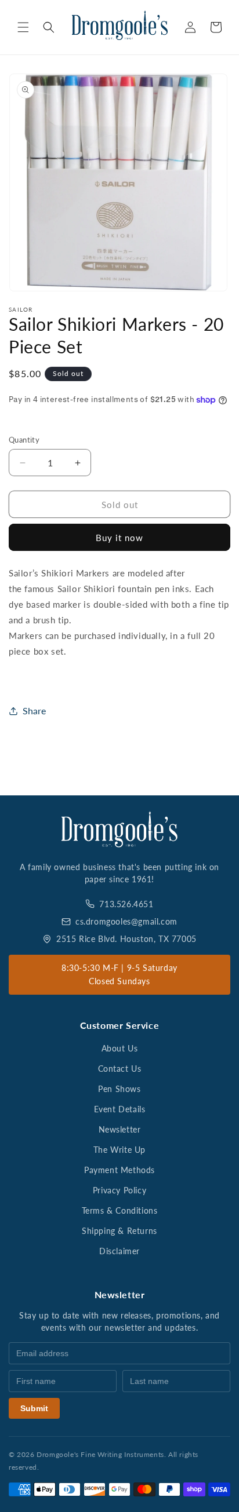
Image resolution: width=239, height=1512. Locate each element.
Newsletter (120, 1129)
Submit (34, 1408)
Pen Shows (119, 1089)
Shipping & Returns (119, 1231)
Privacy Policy (119, 1190)
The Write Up (119, 1150)
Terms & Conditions (120, 1210)
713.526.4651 (126, 904)
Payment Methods (119, 1170)
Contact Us (120, 1068)
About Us (120, 1048)
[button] (23, 27)
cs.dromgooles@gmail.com (126, 921)
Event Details (120, 1109)
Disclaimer (119, 1251)
